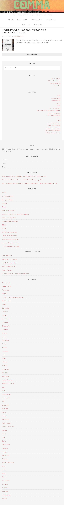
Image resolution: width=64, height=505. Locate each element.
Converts (5, 311)
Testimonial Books (55, 98)
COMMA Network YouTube (52, 133)
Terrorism (5, 484)
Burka (4, 304)
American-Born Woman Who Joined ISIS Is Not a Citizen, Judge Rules (22, 180)
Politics (4, 430)
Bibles (58, 118)
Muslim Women (6, 270)
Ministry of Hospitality (9, 266)
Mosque (4, 416)
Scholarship (5, 455)
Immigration (5, 376)
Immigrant (5, 373)
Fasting (4, 347)
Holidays (4, 365)
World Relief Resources (54, 123)
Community (5, 308)
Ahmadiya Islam (6, 283)
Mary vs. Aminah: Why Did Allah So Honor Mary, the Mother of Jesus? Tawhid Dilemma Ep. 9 (29, 183)
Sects (3, 466)
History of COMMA (55, 83)
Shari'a (4, 470)
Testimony (5, 488)
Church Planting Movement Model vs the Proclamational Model (24, 31)
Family (4, 344)
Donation (5, 329)
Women (4, 498)
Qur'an (4, 441)
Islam (3, 390)
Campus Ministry (7, 255)
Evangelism (5, 340)
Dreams (4, 333)
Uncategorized (6, 495)
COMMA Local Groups (54, 81)
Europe (4, 337)
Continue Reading (32, 54)
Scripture (5, 459)
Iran (3, 387)
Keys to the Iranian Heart (9, 263)
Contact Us (57, 85)
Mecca (4, 412)
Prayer (58, 120)
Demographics (6, 319)
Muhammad (5, 419)
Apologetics (5, 290)
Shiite (4, 473)
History (4, 362)
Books (58, 95)
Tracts (58, 105)
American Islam (6, 286)
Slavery (4, 477)
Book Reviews (6, 301)
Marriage (5, 408)
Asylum (4, 293)
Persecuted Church (8, 426)
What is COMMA (55, 79)
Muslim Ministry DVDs (54, 113)
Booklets (58, 103)
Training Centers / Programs (53, 128)
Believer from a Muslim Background (12, 297)
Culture (4, 315)
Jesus (3, 401)
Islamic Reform (6, 394)
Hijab (3, 358)
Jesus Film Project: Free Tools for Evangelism (48, 110)
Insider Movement (7, 380)
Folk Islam (5, 351)
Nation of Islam (6, 423)
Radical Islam (6, 444)
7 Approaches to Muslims (9, 259)
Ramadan (5, 448)
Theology (5, 491)
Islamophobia (6, 398)
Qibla (3, 437)
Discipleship (6, 326)
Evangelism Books (55, 100)
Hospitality (5, 369)
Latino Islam (5, 405)
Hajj (3, 355)
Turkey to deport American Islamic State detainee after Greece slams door (24, 176)
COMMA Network (32, 6)
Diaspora (5, 322)
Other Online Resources (54, 125)
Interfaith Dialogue (8, 383)
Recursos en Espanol (54, 108)
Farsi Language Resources (53, 115)
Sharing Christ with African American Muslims (15, 273)
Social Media (6, 480)
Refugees (5, 452)
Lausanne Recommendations (52, 130)
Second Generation (8, 462)
